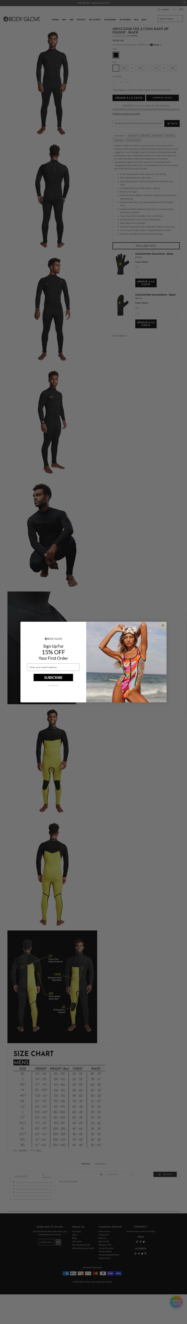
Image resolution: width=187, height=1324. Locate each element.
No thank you (53, 686)
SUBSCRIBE (53, 677)
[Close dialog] (162, 625)
